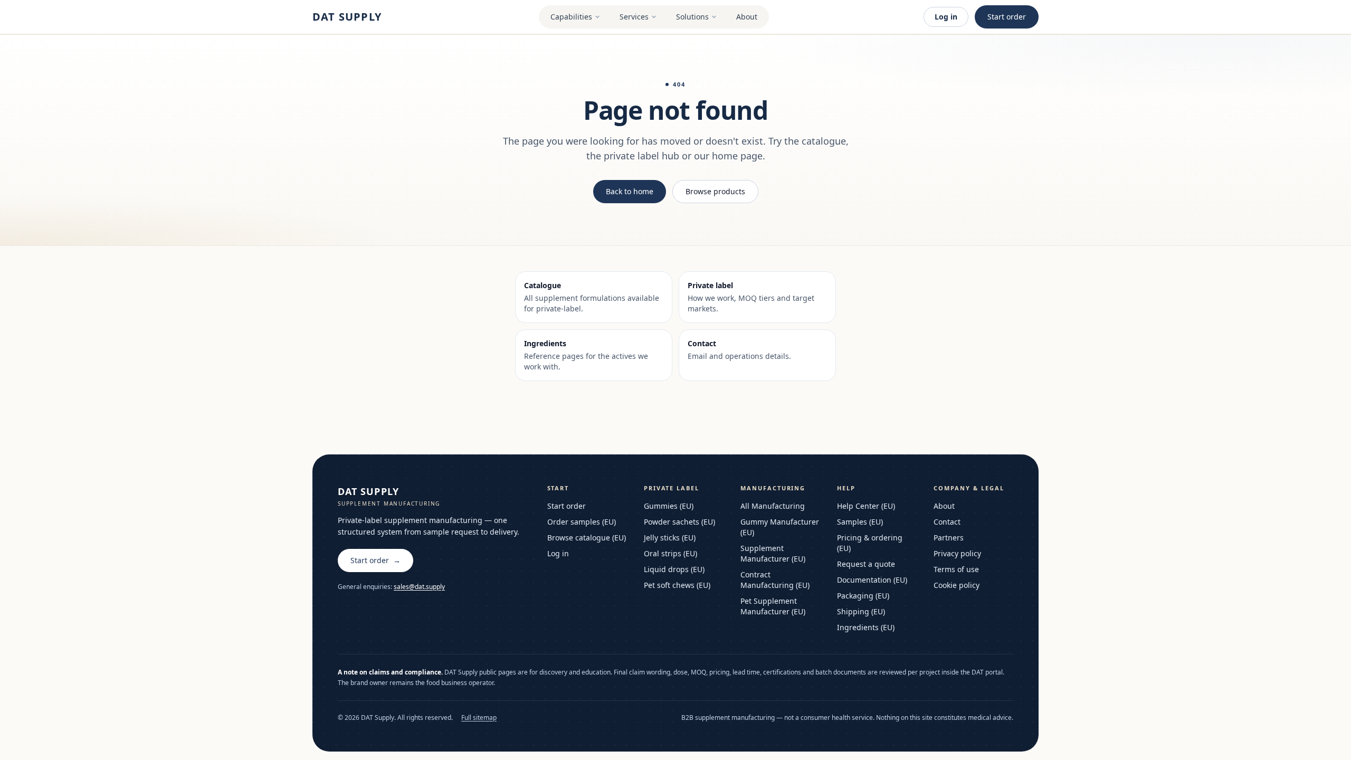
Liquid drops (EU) (674, 569)
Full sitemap (479, 718)
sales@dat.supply (419, 586)
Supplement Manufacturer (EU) (772, 553)
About (746, 17)
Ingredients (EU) (866, 627)
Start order (1006, 17)
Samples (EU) (860, 522)
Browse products (715, 191)
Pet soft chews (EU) (677, 585)
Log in (946, 17)
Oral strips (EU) (670, 553)
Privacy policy (957, 553)
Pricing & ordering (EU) (869, 543)
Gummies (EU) (668, 506)
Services (634, 17)
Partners (949, 538)
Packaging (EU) (863, 596)
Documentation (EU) (872, 580)
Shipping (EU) (861, 611)
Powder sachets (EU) (679, 522)
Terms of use (956, 569)
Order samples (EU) (581, 522)
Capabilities (571, 17)
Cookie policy (956, 585)
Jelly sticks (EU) (670, 538)
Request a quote (866, 564)
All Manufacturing (772, 506)
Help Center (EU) (866, 506)
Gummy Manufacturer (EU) (779, 527)
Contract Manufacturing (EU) (775, 579)
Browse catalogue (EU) (586, 538)
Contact (947, 522)
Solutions (692, 17)
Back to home (629, 191)
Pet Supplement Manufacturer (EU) (772, 606)
